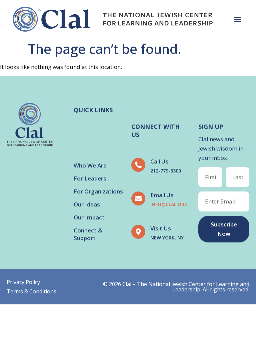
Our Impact (89, 217)
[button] (237, 19)
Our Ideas (87, 204)
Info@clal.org (169, 204)
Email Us (162, 195)
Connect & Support (88, 234)
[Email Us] (138, 198)
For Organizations (98, 191)
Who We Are (90, 165)
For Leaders (90, 178)
